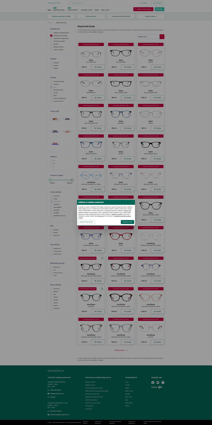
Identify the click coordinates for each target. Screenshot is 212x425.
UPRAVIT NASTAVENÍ (86, 222)
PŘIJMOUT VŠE (127, 222)
